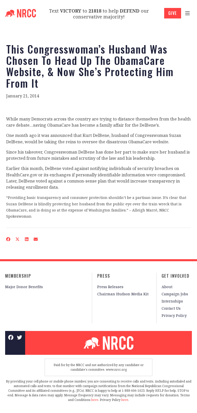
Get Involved (175, 276)
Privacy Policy (174, 315)
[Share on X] (17, 239)
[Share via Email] (36, 239)
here (94, 400)
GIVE (172, 13)
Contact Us (171, 308)
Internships (172, 301)
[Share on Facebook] (8, 239)
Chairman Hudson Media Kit (123, 293)
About (167, 286)
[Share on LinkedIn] (26, 239)
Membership (18, 276)
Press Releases (110, 286)
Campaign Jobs (175, 293)
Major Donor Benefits (24, 286)
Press (103, 276)
